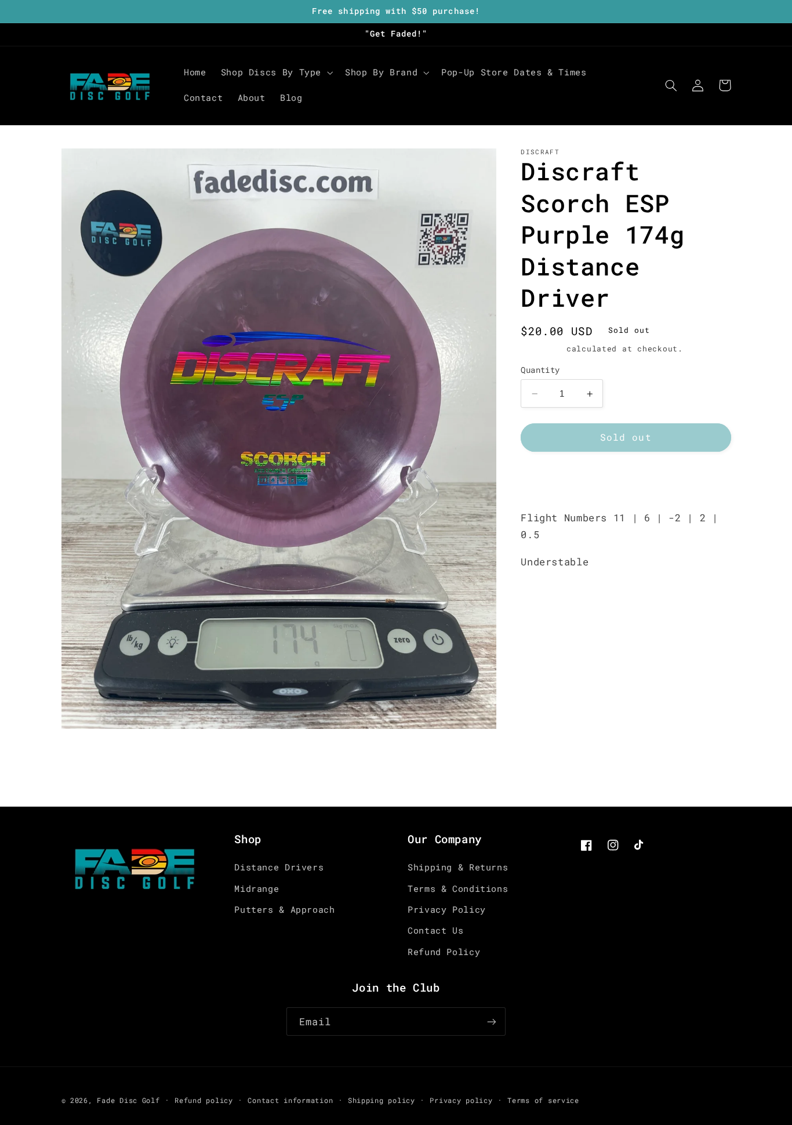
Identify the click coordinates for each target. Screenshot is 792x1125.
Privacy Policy (447, 909)
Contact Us (435, 930)
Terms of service (543, 1100)
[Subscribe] (491, 1021)
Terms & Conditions (458, 888)
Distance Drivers (279, 867)
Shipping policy (381, 1100)
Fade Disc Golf (128, 1100)
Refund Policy (444, 951)
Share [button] (548, 480)
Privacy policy (461, 1100)
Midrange (256, 888)
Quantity (540, 370)
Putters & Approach (284, 909)
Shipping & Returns (458, 867)
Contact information (290, 1100)
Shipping (541, 349)
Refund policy (204, 1100)
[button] (275, 72)
